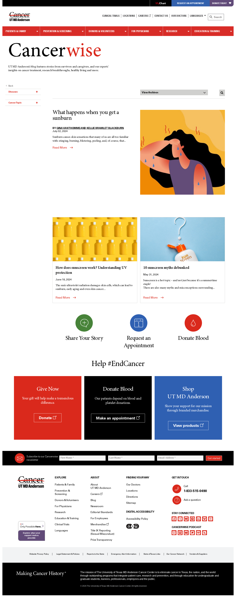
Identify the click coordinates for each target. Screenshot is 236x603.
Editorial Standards (102, 512)
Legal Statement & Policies (67, 554)
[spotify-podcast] (180, 532)
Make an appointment (116, 418)
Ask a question (192, 499)
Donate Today (219, 3)
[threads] (211, 518)
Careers (143, 15)
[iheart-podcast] (198, 532)
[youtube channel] (186, 518)
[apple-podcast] (174, 532)
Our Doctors (178, 15)
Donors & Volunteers (101, 31)
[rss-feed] (204, 532)
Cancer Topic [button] (15, 102)
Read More (60, 147)
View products (186, 425)
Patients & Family (16, 31)
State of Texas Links (152, 554)
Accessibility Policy (137, 518)
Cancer (54, 52)
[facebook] (174, 518)
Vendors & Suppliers (198, 554)
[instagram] (192, 518)
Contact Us (161, 15)
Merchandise (98, 524)
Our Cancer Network (175, 554)
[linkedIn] (198, 518)
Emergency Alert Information (123, 554)
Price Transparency (101, 539)
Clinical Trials (110, 15)
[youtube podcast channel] (186, 532)
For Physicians (140, 31)
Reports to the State (95, 554)
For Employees (99, 518)
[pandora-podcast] (192, 532)
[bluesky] (204, 518)
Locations (131, 490)
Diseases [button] (13, 91)
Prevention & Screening (57, 31)
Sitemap (131, 502)
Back (10, 85)
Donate (46, 417)
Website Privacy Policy (39, 554)
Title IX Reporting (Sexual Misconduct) (102, 532)
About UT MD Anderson (101, 486)
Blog (93, 500)
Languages (196, 15)
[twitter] (180, 518)
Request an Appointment (190, 3)
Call (195, 489)
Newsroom (97, 506)
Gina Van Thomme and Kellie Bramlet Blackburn (90, 128)
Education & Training (207, 31)
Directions (132, 496)
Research (171, 31)
